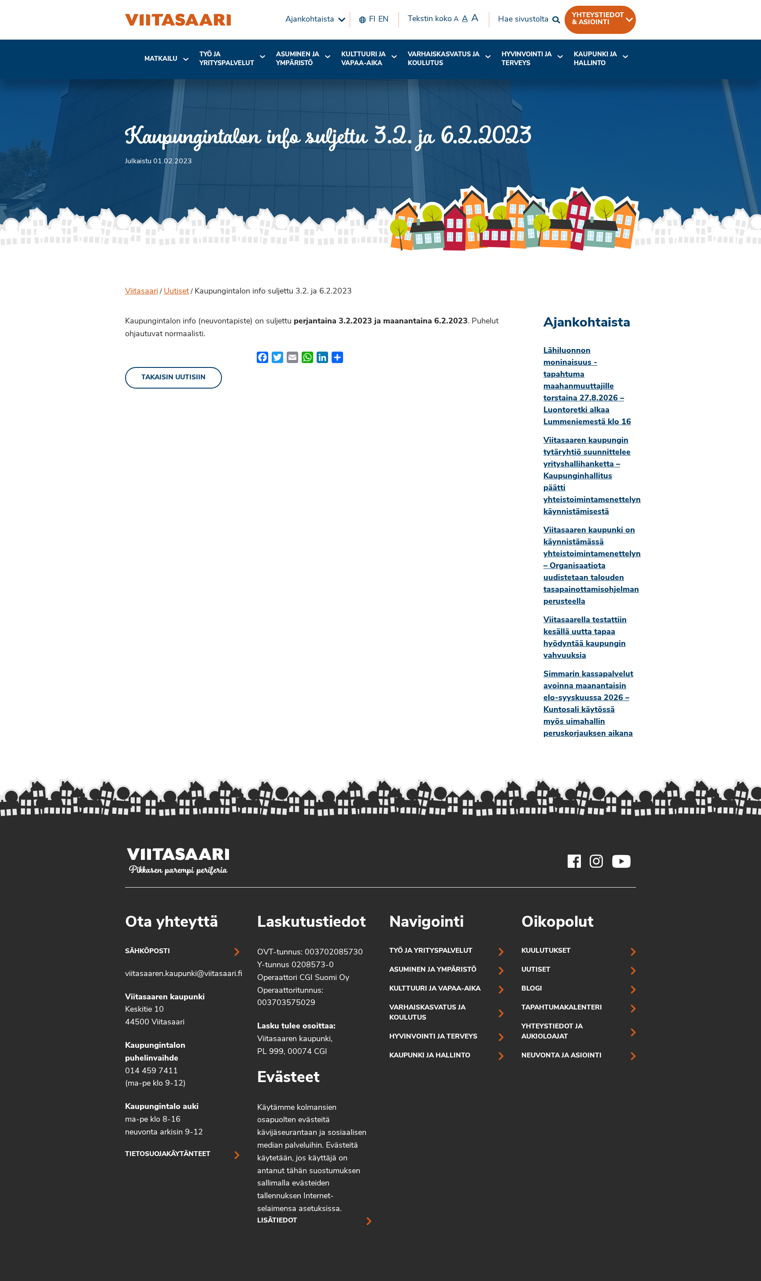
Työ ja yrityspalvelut (226, 59)
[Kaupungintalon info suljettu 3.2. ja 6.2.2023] (178, 20)
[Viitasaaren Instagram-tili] (596, 861)
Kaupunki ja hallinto (595, 59)
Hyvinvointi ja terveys (433, 1037)
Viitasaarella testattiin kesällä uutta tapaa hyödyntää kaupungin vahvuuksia (585, 638)
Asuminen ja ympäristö (297, 59)
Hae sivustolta (523, 20)
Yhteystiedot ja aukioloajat (552, 1032)
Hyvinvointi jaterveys (527, 59)
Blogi (531, 989)
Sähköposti (147, 951)
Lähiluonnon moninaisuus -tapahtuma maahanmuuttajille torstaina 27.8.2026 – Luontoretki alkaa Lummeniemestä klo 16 (587, 386)
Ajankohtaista (309, 20)
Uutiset (176, 292)
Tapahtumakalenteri (561, 1008)
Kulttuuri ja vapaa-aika (363, 59)
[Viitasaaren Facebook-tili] (574, 861)
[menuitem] (313, 19)
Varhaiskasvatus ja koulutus (444, 59)
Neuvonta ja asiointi (561, 1056)
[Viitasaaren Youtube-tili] (622, 861)
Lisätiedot (277, 1221)
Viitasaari (141, 292)
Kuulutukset (546, 951)
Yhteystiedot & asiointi (598, 19)
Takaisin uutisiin (173, 377)
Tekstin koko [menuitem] (443, 19)
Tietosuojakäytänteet (168, 1154)
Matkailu (160, 59)
